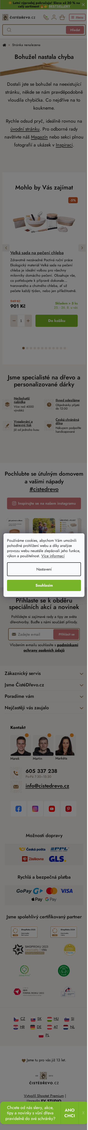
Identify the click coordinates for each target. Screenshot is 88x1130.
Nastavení (44, 569)
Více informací (53, 556)
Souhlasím (44, 585)
